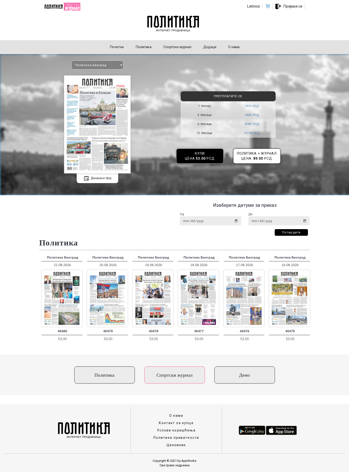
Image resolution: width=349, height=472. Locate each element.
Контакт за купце (176, 423)
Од (182, 214)
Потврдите (291, 232)
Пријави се (292, 6)
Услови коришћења (176, 430)
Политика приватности (176, 438)
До (250, 214)
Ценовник (176, 445)
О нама (176, 415)
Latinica (253, 6)
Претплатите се (228, 96)
